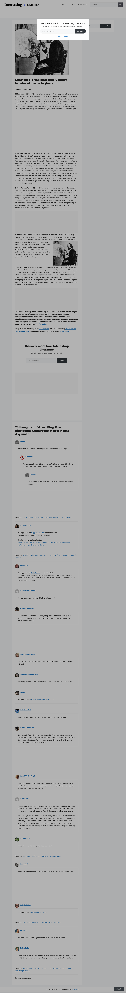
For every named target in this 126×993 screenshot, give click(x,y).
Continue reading (63, 36)
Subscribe (80, 31)
